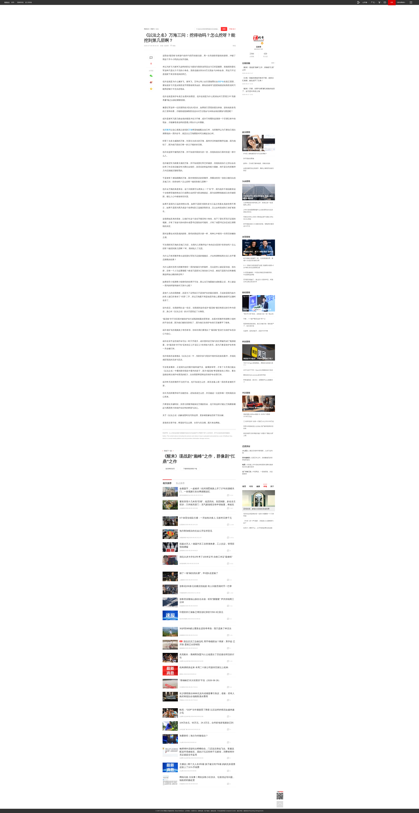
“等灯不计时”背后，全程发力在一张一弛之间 (258, 314)
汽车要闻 (246, 393)
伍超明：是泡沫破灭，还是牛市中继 (255, 331)
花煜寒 (166, 46)
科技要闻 (246, 342)
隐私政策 (213, 811)
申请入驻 (232, 29)
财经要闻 (246, 292)
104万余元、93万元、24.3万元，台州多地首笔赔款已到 (206, 722)
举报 (234, 45)
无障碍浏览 (20, 2)
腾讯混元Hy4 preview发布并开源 (254, 375)
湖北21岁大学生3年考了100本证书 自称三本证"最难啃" (206, 557)
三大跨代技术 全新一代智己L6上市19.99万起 (258, 421)
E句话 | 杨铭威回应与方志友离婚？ (255, 153)
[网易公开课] (365, 2)
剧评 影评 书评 (258, 49)
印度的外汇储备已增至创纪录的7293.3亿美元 (201, 612)
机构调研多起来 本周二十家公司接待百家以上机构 (203, 667)
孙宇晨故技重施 (248, 158)
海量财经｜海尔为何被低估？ (193, 735)
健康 (258, 486)
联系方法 (194, 811)
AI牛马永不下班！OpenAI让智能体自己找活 (258, 370)
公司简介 (187, 811)
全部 (272, 63)
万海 (190, 130)
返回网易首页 (170, 469)
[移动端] (358, 2)
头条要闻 (246, 181)
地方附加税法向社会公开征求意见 (195, 531)
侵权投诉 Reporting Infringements (253, 811)
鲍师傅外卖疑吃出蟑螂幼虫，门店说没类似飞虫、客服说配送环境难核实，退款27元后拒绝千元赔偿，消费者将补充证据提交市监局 (206, 751)
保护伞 (221, 81)
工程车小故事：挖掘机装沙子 (253, 521)
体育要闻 (246, 237)
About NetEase (179, 811)
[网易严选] (373, 2)
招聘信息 (200, 811)
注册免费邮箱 (401, 2)
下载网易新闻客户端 (190, 469)
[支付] (380, 2)
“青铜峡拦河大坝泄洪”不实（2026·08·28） (200, 680)
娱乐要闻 (246, 132)
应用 (12, 2)
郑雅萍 (167, 130)
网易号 (153, 29)
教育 (244, 486)
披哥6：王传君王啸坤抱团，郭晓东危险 (256, 163)
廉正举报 (239, 811)
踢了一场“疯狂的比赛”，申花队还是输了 (198, 573)
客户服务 (207, 811)
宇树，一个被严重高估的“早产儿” (254, 319)
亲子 (272, 486)
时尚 (251, 486)
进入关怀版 (28, 2)
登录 (392, 2)
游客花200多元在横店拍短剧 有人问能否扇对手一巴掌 (205, 586)
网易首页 (7, 2)
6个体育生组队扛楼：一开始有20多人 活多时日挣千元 (205, 518)
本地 (265, 486)
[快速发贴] (151, 57)
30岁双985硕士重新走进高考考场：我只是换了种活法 (205, 628)
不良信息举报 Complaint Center (226, 811)
